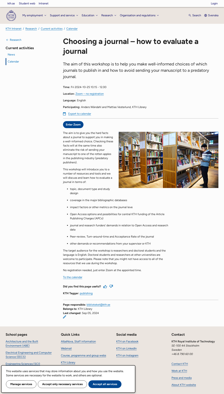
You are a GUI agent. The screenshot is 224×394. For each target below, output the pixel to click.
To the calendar (72, 277)
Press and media (182, 377)
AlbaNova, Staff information (78, 341)
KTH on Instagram (127, 355)
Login (214, 3)
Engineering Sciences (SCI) (23, 363)
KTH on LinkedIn (126, 348)
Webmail (66, 348)
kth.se (11, 3)
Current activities (51, 28)
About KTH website (184, 384)
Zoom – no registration (89, 93)
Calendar (72, 28)
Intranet (43, 3)
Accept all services (105, 384)
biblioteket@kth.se (98, 304)
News (11, 54)
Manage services (21, 384)
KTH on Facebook (127, 341)
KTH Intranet (14, 28)
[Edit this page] (64, 316)
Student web (27, 3)
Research (31, 28)
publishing (86, 293)
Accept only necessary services (62, 384)
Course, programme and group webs (83, 355)
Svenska (213, 15)
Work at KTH (179, 370)
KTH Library (68, 362)
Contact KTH (180, 363)
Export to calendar (79, 113)
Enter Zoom (73, 124)
